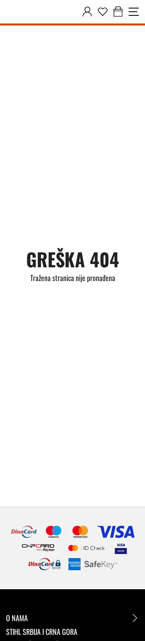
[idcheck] (86, 548)
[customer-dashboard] (87, 11)
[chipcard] (38, 548)
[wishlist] (103, 11)
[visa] (121, 548)
